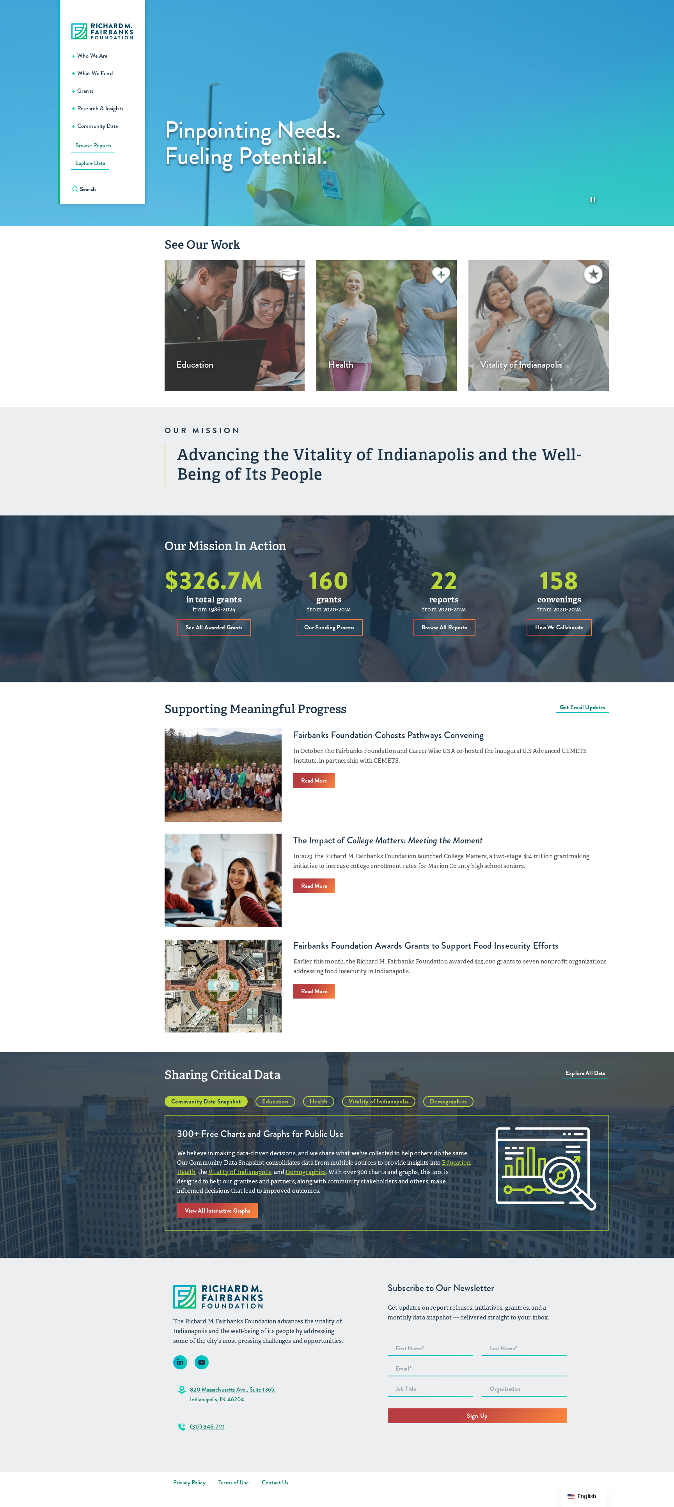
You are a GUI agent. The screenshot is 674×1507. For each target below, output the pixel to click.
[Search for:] (106, 189)
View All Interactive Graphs (217, 1210)
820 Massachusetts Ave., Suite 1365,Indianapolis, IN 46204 (233, 1394)
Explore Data (90, 163)
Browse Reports (93, 145)
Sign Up (477, 1415)
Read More (314, 780)
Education (275, 1101)
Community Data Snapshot (206, 1101)
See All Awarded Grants (214, 627)
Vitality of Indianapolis (379, 1101)
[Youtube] (202, 1362)
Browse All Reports (444, 627)
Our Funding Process (329, 627)
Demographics (448, 1101)
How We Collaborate (559, 627)
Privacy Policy (189, 1482)
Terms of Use (233, 1482)
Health (319, 1101)
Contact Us (275, 1482)
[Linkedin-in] (180, 1362)
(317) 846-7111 (207, 1426)
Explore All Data (585, 1073)
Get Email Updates (582, 707)
